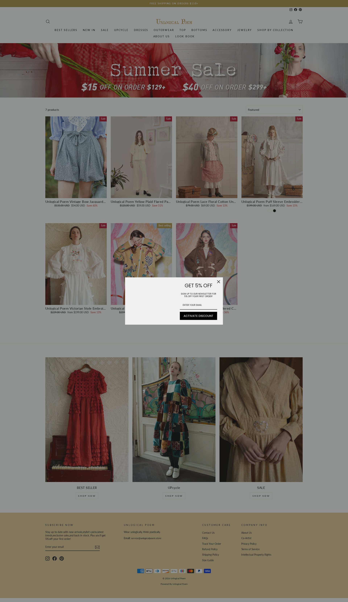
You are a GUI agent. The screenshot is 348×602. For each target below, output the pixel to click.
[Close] (218, 281)
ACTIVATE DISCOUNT (198, 316)
